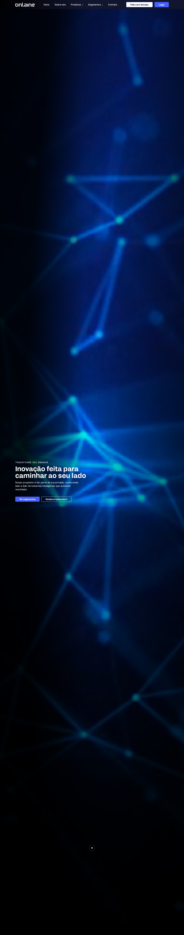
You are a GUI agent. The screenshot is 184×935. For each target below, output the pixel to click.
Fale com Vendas (139, 4)
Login (162, 4)
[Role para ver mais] (92, 848)
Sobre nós (60, 4)
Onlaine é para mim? (56, 499)
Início (46, 4)
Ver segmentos (27, 499)
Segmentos (95, 4)
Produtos (77, 4)
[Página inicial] (25, 5)
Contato (112, 4)
